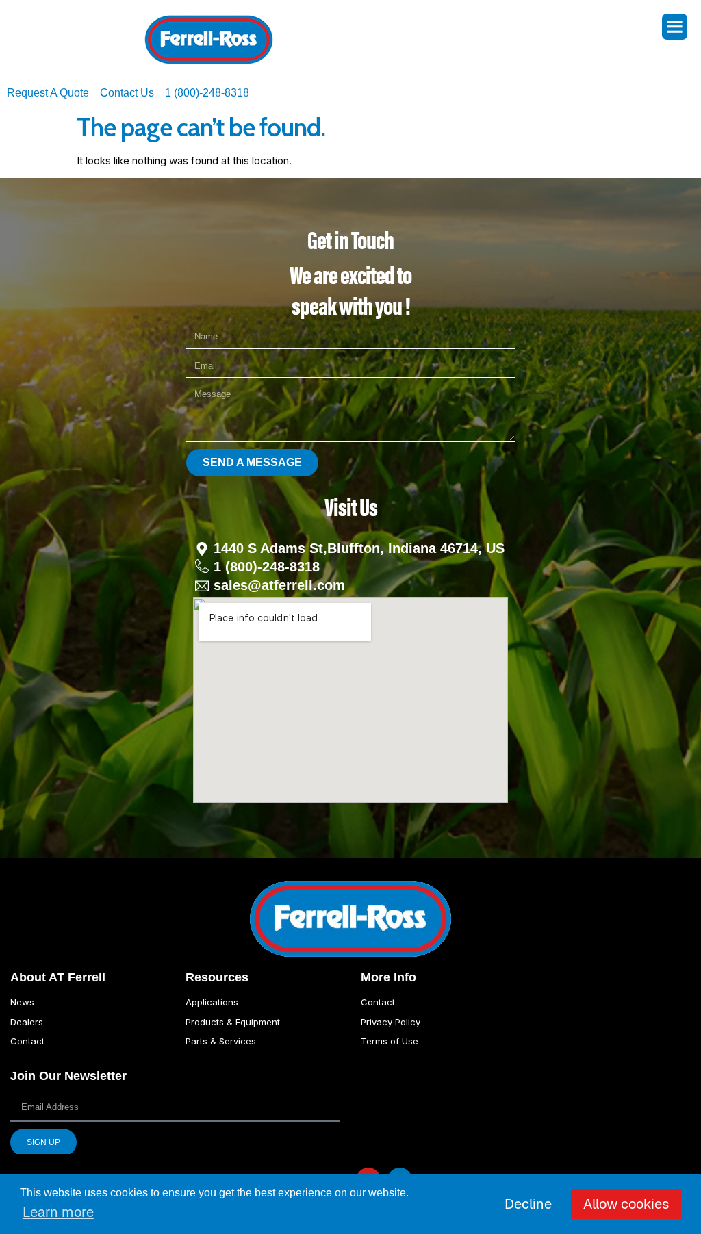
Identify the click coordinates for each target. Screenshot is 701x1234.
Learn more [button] (58, 1212)
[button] (675, 27)
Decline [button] (528, 1204)
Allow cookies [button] (626, 1204)
